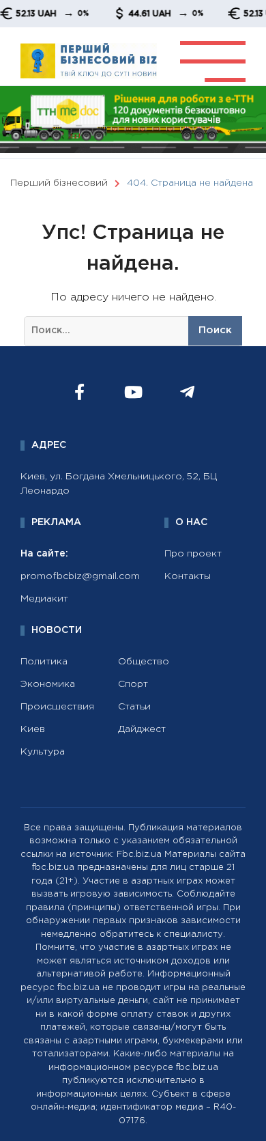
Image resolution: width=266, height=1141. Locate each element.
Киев (32, 729)
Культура (42, 752)
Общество (143, 662)
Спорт (133, 684)
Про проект (193, 554)
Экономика (47, 684)
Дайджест (142, 729)
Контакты (187, 576)
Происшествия (57, 707)
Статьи (134, 707)
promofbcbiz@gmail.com (80, 576)
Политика (44, 662)
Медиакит (44, 599)
